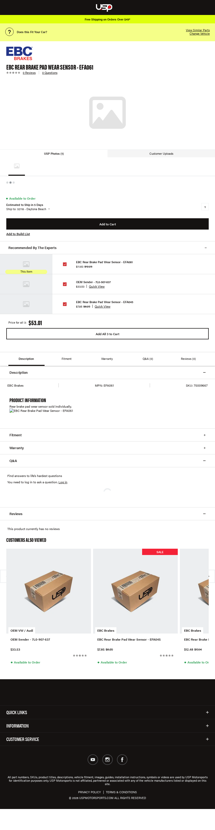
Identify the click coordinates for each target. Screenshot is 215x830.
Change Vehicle (200, 33)
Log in (62, 482)
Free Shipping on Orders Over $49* (107, 19)
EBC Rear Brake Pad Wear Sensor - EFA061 (104, 262)
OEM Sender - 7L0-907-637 (93, 282)
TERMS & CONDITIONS (121, 792)
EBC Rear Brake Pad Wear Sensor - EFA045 (104, 302)
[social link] (93, 759)
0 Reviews (29, 72)
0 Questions (49, 72)
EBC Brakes (105, 630)
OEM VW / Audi (21, 630)
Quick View (97, 286)
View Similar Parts (198, 30)
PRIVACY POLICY (89, 792)
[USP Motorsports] (107, 7)
